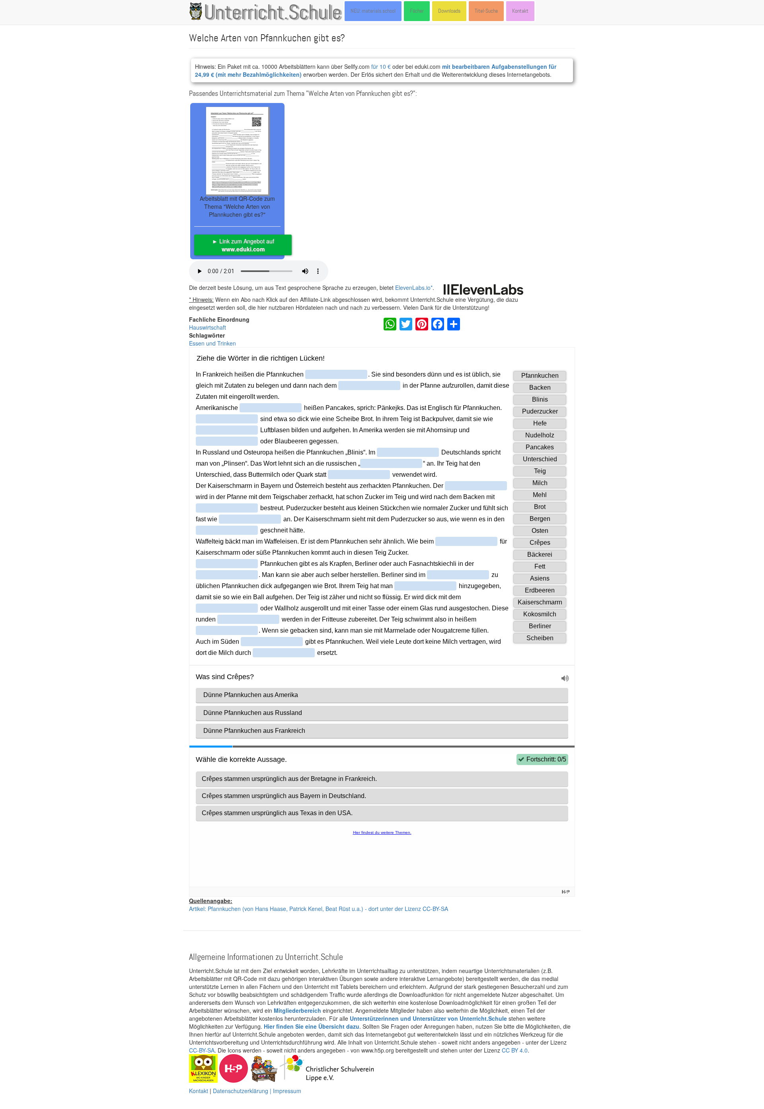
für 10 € (381, 66)
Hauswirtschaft (207, 327)
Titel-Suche (486, 11)
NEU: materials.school (373, 11)
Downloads (449, 11)
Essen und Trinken (212, 343)
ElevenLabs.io (413, 287)
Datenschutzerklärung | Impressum (257, 1091)
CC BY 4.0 (515, 1050)
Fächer (417, 11)
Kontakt (520, 11)
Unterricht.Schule (272, 13)
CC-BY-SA (201, 1050)
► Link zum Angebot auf (243, 245)
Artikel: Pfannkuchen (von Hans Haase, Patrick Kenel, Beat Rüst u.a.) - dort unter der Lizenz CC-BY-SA (318, 909)
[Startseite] (197, 11)
